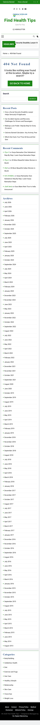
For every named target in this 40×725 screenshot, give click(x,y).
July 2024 (7, 269)
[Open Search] (34, 36)
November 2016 (10, 544)
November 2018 (10, 442)
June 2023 (8, 304)
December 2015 (9, 588)
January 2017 (9, 535)
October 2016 (9, 548)
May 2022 (7, 344)
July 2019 (7, 406)
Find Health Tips (20, 20)
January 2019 (9, 433)
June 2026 (8, 207)
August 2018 (8, 455)
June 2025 (8, 242)
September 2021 (10, 380)
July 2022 (7, 335)
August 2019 (8, 402)
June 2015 (8, 615)
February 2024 (9, 287)
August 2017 (8, 504)
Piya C (6, 152)
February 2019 (9, 428)
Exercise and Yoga (10, 672)
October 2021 (9, 375)
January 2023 (9, 313)
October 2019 (9, 393)
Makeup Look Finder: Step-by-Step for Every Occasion (17, 2)
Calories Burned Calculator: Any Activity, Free (21, 133)
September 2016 (10, 553)
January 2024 (9, 291)
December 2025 (9, 225)
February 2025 (9, 251)
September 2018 (10, 451)
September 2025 (10, 233)
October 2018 (9, 446)
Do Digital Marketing (20, 716)
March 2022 (8, 353)
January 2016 (9, 584)
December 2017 (9, 491)
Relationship (8, 685)
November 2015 (10, 593)
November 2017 (10, 495)
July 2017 (7, 508)
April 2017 (8, 522)
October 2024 (9, 260)
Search (6, 93)
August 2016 (8, 557)
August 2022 (8, 331)
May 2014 (7, 641)
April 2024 (8, 278)
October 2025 (9, 229)
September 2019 (10, 397)
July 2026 (7, 202)
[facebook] (14, 9)
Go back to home (20, 83)
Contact (14, 707)
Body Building (9, 658)
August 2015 (8, 606)
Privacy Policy (23, 707)
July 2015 (7, 610)
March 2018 (8, 477)
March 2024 (8, 282)
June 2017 (8, 513)
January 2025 (9, 256)
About (7, 707)
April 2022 (8, 349)
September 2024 (10, 264)
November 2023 (10, 300)
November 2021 (10, 371)
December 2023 (9, 296)
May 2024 (7, 273)
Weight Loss (8, 698)
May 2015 (7, 619)
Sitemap (30, 710)
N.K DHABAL (9, 176)
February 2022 (9, 358)
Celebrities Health (10, 663)
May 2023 (7, 309)
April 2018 (8, 473)
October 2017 (9, 499)
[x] (19, 9)
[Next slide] (37, 2)
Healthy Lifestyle (10, 681)
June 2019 (8, 411)
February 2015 (9, 632)
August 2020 (8, 384)
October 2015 (9, 597)
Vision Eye (8, 694)
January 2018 (9, 486)
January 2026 (9, 220)
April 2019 (8, 420)
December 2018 (9, 437)
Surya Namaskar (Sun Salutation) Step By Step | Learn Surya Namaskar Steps (18, 179)
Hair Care (7, 676)
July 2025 (7, 238)
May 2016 (7, 570)
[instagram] (16, 9)
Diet (5, 667)
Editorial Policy (20, 710)
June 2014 (8, 637)
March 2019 (8, 424)
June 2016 (8, 566)
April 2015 (8, 624)
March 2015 (8, 628)
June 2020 (8, 389)
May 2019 (7, 415)
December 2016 (9, 539)
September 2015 (10, 601)
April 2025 (8, 247)
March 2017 (8, 526)
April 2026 (8, 211)
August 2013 (8, 646)
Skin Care (7, 689)
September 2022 (10, 327)
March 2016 (8, 579)
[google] (22, 9)
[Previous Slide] (34, 2)
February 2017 (9, 530)
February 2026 (9, 216)
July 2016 (7, 562)
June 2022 (8, 340)
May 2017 (7, 517)
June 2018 (8, 464)
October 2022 (9, 322)
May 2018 (7, 468)
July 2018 (7, 459)
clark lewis (8, 187)
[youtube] (25, 9)
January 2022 (9, 362)
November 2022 (10, 318)
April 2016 (8, 575)
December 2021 (9, 366)
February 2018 (9, 482)
